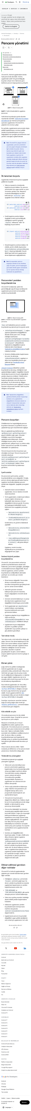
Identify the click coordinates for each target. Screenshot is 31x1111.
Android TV (4, 1013)
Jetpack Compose (7, 368)
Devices (14, 8)
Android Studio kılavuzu (7, 1044)
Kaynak (3, 965)
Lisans (8, 1098)
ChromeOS (24, 8)
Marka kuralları (16, 1098)
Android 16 (4, 1023)
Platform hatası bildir (6, 1062)
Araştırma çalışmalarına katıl (9, 1070)
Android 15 (4, 1025)
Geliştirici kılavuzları (6, 1046)
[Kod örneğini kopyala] (28, 203)
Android (3, 957)
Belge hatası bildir (6, 1064)
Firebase (3, 1086)
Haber (3, 968)
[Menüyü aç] (2, 2)
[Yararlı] (16, 39)
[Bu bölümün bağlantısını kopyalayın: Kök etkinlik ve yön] (17, 712)
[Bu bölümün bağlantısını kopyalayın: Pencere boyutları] (20, 420)
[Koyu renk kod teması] (26, 203)
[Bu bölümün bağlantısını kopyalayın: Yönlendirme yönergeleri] (22, 756)
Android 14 (4, 1028)
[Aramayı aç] (16, 2)
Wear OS (3, 1004)
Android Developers (6, 33)
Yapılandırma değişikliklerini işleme (15, 349)
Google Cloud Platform (7, 1089)
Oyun (2, 981)
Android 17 (4, 1020)
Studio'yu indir (5, 1052)
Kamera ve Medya (6, 989)
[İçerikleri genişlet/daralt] (11, 53)
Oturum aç (26, 2)
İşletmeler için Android (7, 960)
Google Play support (6, 1067)
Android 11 (4, 1036)
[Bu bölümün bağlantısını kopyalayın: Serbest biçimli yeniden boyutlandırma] (14, 559)
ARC (22, 693)
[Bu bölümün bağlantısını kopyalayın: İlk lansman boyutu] (21, 176)
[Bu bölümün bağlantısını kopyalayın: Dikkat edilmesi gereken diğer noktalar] (17, 868)
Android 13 (4, 1031)
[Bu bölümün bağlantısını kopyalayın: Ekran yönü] (14, 663)
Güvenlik (3, 963)
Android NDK (5, 1054)
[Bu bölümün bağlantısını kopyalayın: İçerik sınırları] (13, 473)
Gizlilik (3, 992)
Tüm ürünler (4, 1092)
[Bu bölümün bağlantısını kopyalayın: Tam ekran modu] (16, 636)
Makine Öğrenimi (6, 983)
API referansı (4, 1049)
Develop (5, 8)
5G (2, 994)
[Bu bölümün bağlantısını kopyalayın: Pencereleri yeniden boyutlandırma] (17, 283)
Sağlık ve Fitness (5, 986)
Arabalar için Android (7, 1010)
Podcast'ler (4, 973)
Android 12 (4, 1034)
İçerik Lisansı (23, 934)
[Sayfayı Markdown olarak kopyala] (9, 47)
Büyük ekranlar (5, 1002)
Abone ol (25, 1102)
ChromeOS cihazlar (6, 1007)
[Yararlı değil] (19, 39)
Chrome (3, 1084)
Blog (2, 971)
